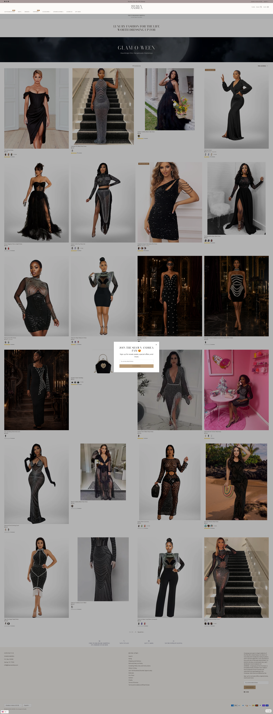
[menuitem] (9, 12)
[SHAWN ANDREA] (136, 7)
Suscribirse (136, 366)
